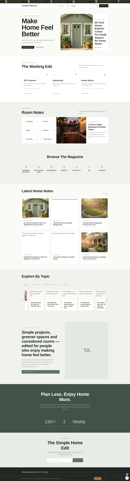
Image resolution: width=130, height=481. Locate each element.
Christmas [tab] (26, 284)
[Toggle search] (97, 5)
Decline (105, 478)
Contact (73, 5)
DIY (71, 472)
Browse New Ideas (28, 47)
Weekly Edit (104, 5)
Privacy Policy (59, 478)
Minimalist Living (88, 472)
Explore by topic (40, 47)
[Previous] (23, 300)
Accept (97, 478)
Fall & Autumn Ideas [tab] (63, 284)
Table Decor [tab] (35, 284)
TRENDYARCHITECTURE (35, 472)
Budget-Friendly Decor (61, 472)
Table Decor (104, 472)
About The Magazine (29, 371)
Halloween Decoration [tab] (49, 284)
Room (67, 5)
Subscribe (78, 460)
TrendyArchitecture (29, 6)
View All (105, 193)
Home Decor (61, 5)
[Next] (107, 300)
